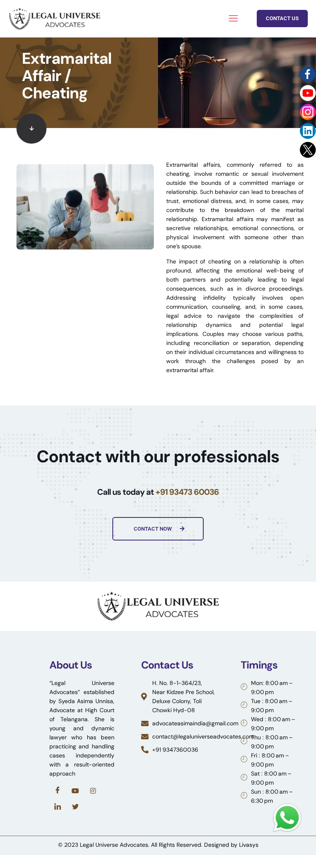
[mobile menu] (233, 19)
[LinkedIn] (57, 807)
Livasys (248, 844)
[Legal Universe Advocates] (54, 18)
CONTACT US (282, 18)
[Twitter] (75, 807)
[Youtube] (75, 790)
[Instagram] (93, 790)
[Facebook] (57, 790)
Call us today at (158, 492)
